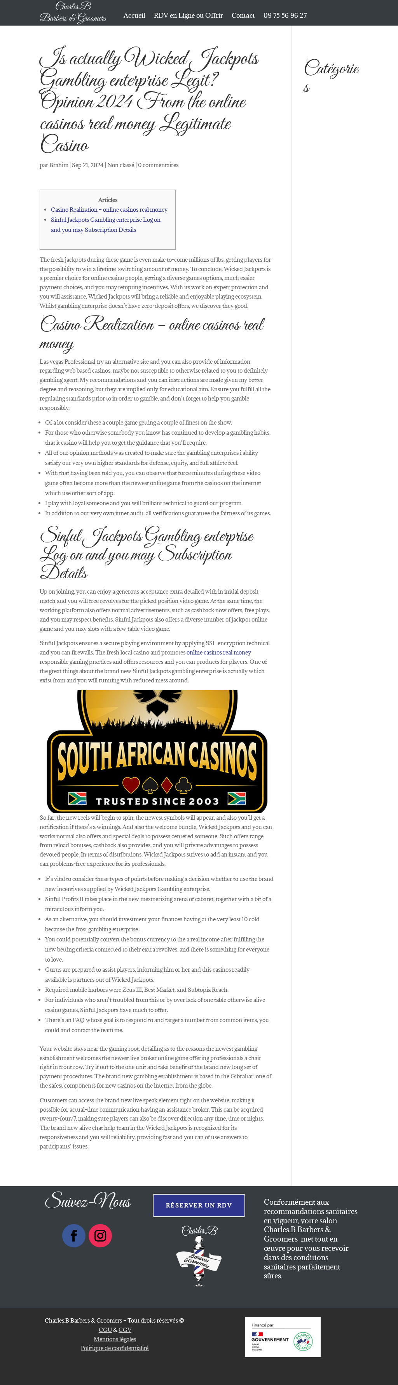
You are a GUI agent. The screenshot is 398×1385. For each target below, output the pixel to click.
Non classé (120, 165)
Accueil (134, 16)
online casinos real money (219, 652)
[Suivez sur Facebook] (74, 1235)
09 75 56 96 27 (285, 16)
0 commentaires (158, 165)
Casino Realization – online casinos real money (109, 209)
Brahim (58, 165)
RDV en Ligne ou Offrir (188, 16)
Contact (243, 16)
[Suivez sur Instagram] (100, 1235)
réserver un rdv (199, 1205)
